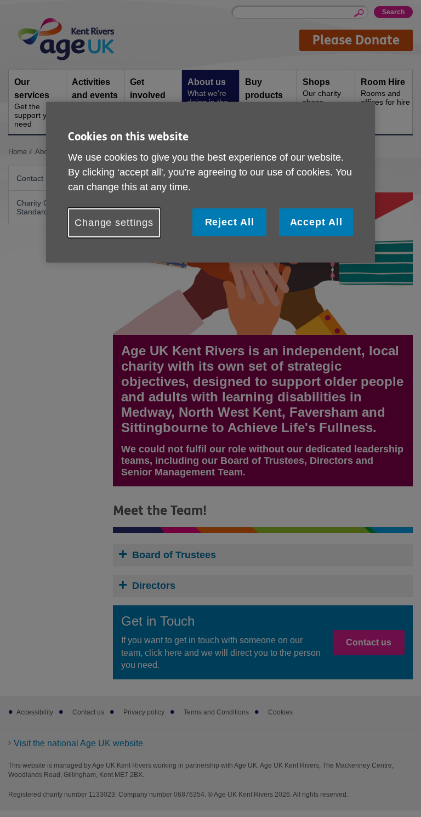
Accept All (316, 222)
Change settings (114, 222)
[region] (210, 182)
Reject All (229, 222)
